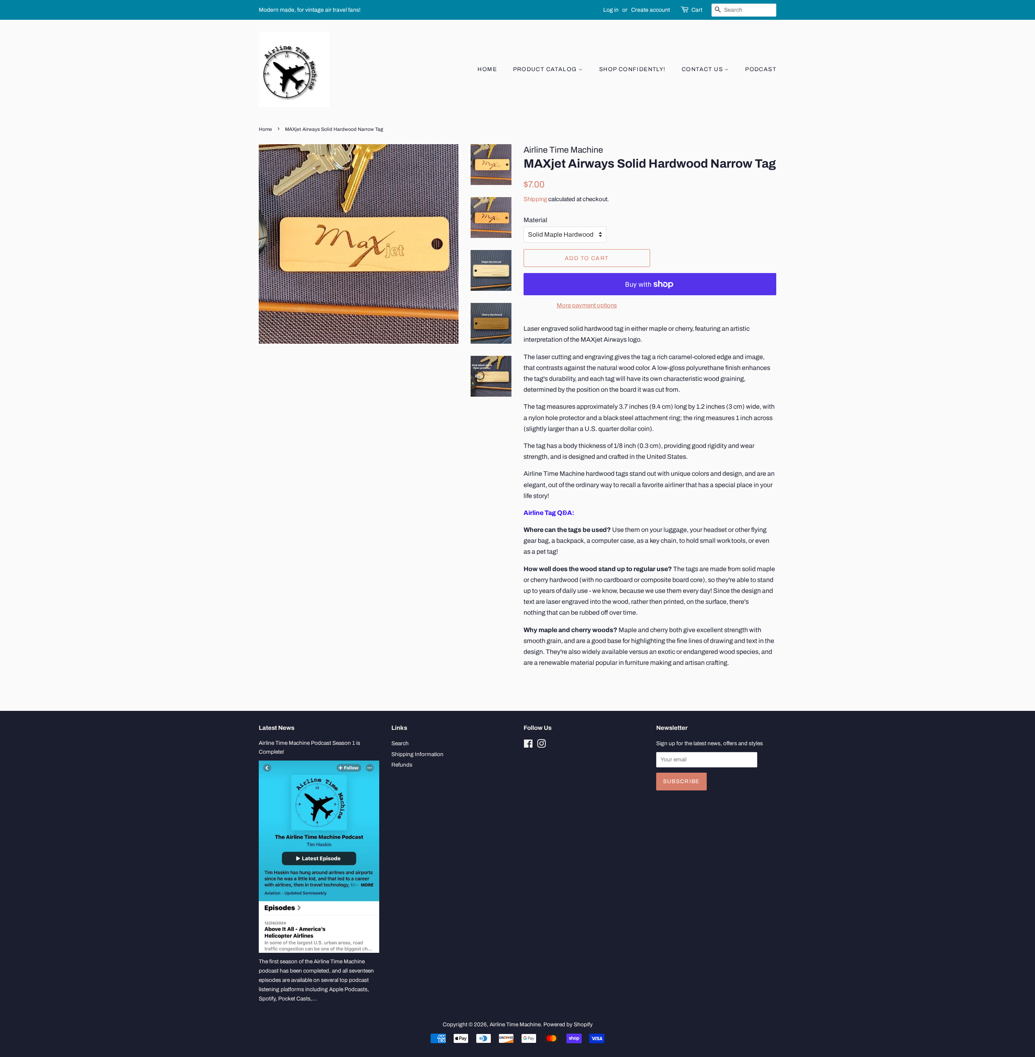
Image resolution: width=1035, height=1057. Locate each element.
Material (535, 219)
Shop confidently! (632, 69)
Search (400, 743)
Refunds (401, 765)
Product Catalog (546, 69)
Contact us (703, 69)
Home (487, 69)
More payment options (587, 305)
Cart (696, 10)
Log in (611, 10)
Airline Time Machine (515, 1024)
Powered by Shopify (568, 1024)
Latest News (276, 728)
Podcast (760, 69)
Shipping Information (417, 754)
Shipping (535, 199)
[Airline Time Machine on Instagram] (541, 745)
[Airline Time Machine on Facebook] (528, 745)
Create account (650, 10)
